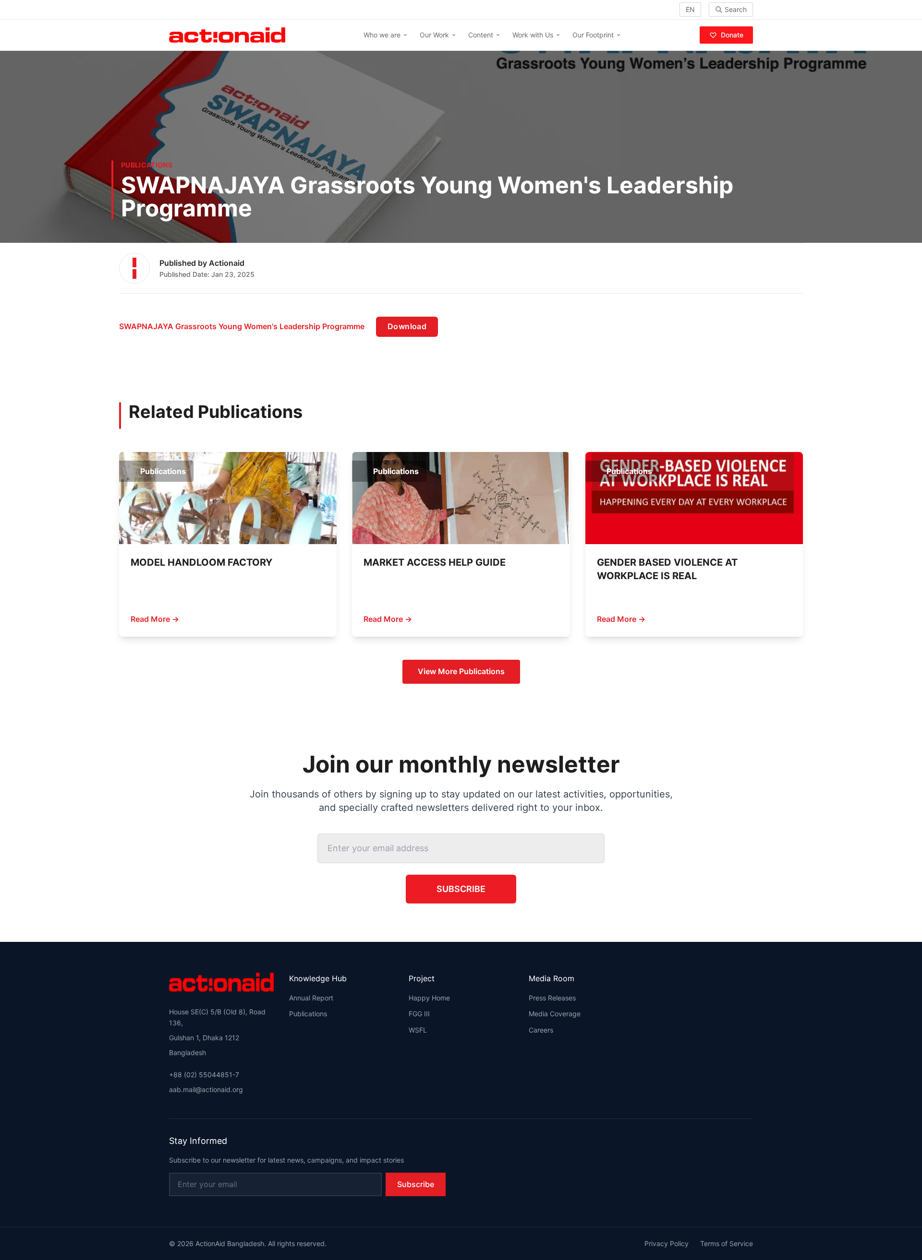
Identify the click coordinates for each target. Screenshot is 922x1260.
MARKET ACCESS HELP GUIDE (435, 562)
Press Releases (552, 998)
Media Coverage (555, 1014)
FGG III (419, 1014)
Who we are (382, 35)
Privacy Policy (666, 1243)
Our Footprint (593, 35)
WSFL (418, 1030)
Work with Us (532, 35)
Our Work (434, 35)
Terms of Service (726, 1243)
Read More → (155, 619)
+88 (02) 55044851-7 (204, 1074)
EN (690, 9)
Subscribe (461, 889)
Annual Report (311, 998)
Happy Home (429, 998)
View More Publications (461, 671)
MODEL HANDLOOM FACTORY (201, 562)
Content (480, 35)
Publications (308, 1014)
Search (736, 9)
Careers (541, 1030)
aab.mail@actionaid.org (206, 1089)
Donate (732, 35)
